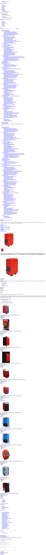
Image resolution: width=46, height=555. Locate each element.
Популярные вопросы (5, 11)
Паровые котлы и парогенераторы (7, 73)
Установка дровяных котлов (8, 100)
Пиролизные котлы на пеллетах (9, 80)
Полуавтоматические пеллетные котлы (10, 139)
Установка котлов (5, 96)
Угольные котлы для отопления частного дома (11, 72)
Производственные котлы (8, 147)
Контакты (3, 9)
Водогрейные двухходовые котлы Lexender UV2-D (12, 59)
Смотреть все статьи (3, 225)
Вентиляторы (6, 109)
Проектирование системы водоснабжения (10, 86)
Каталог (3, 5)
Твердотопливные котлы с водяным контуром (11, 34)
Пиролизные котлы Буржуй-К (6, 301)
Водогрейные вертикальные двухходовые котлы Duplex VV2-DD (14, 56)
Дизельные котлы (5, 61)
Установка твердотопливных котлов (9, 200)
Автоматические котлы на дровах (9, 64)
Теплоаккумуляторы (7, 216)
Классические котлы (7, 48)
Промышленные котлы (5, 46)
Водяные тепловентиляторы (8, 92)
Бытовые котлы (4, 43)
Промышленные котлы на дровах (9, 52)
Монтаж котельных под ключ (8, 97)
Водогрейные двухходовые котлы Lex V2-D (10, 155)
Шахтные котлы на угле (7, 107)
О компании (4, 6)
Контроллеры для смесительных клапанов (10, 115)
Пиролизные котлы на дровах (8, 176)
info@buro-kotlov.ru (3, 536)
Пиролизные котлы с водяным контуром (10, 82)
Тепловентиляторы (5, 88)
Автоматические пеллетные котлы (9, 36)
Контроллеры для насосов (8, 114)
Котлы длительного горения (6, 159)
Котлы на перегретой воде (6, 67)
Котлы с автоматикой (7, 44)
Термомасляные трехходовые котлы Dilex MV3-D (11, 192)
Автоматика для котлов (5, 204)
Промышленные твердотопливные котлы (10, 54)
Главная (3, 21)
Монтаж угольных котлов (8, 196)
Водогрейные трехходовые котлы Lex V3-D (10, 60)
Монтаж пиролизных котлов (8, 98)
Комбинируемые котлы (5, 62)
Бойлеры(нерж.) (6, 119)
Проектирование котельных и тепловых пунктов (11, 84)
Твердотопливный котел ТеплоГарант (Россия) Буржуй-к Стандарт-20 (11, 395)
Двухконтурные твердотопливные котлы (10, 32)
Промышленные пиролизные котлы (9, 53)
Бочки (3, 118)
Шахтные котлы (4, 104)
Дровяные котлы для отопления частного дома (11, 65)
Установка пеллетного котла (8, 103)
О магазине (4, 501)
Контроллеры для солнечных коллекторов (10, 212)
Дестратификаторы (7, 93)
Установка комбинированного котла (9, 101)
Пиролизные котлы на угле (8, 81)
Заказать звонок (2, 535)
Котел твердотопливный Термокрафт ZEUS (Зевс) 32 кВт (9, 493)
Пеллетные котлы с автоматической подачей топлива (12, 41)
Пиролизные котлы (5, 78)
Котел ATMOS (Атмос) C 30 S (5, 477)
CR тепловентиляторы (7, 89)
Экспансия (6, 503)
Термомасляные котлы (5, 95)
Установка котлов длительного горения (10, 102)
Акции (3, 7)
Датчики (5, 110)
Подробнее (2, 224)
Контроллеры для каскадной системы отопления (11, 112)
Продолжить (2, 553)
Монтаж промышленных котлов (9, 99)
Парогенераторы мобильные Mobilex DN (10, 77)
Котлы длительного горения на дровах (10, 66)
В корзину (2, 554)
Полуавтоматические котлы (8, 50)
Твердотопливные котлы (6, 127)
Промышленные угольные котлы (9, 151)
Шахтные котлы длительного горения (10, 106)
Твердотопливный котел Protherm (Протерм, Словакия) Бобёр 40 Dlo (10, 412)
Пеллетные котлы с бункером (8, 42)
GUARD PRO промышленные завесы (10, 90)
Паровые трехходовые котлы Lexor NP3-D (10, 75)
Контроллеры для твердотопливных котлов (10, 116)
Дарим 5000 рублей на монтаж (5, 229)
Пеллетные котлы (5, 35)
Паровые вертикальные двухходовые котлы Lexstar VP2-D (13, 74)
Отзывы (3, 25)
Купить (1, 280)
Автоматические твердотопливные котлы (10, 31)
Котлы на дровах (4, 63)
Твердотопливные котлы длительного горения (11, 33)
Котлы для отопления (5, 512)
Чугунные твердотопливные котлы (9, 131)
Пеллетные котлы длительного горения (10, 40)
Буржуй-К (11, 302)
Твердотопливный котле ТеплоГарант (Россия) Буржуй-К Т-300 (10, 363)
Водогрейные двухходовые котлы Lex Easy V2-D (11, 58)
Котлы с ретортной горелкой (8, 135)
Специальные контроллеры (8, 117)
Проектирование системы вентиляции (10, 85)
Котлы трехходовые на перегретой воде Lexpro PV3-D (12, 68)
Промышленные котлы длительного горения (11, 51)
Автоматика (6, 188)
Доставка (3, 10)
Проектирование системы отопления (9, 184)
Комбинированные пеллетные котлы (9, 38)
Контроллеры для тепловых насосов (9, 108)
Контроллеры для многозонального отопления (11, 113)
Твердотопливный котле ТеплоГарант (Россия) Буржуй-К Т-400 (10, 347)
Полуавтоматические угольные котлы (10, 71)
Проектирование (4, 180)
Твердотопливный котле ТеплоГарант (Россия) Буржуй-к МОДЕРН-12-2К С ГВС (12, 379)
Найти (17, 28)
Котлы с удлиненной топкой (8, 45)
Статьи (3, 8)
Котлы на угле (4, 69)
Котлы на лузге (4, 520)
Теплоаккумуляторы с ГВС (8, 120)
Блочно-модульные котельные (8, 143)
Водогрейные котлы (5, 55)
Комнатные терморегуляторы (8, 111)
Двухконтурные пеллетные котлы (9, 37)
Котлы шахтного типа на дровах (9, 105)
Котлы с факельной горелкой (8, 39)
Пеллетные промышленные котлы (9, 49)
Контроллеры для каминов (8, 208)
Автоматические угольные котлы (9, 70)
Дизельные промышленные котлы (9, 47)
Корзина (1, 3)
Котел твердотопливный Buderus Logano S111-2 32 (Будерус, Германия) (11, 428)
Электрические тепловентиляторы (9, 94)
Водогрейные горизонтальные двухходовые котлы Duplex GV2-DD (14, 57)
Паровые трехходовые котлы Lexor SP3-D (10, 76)
